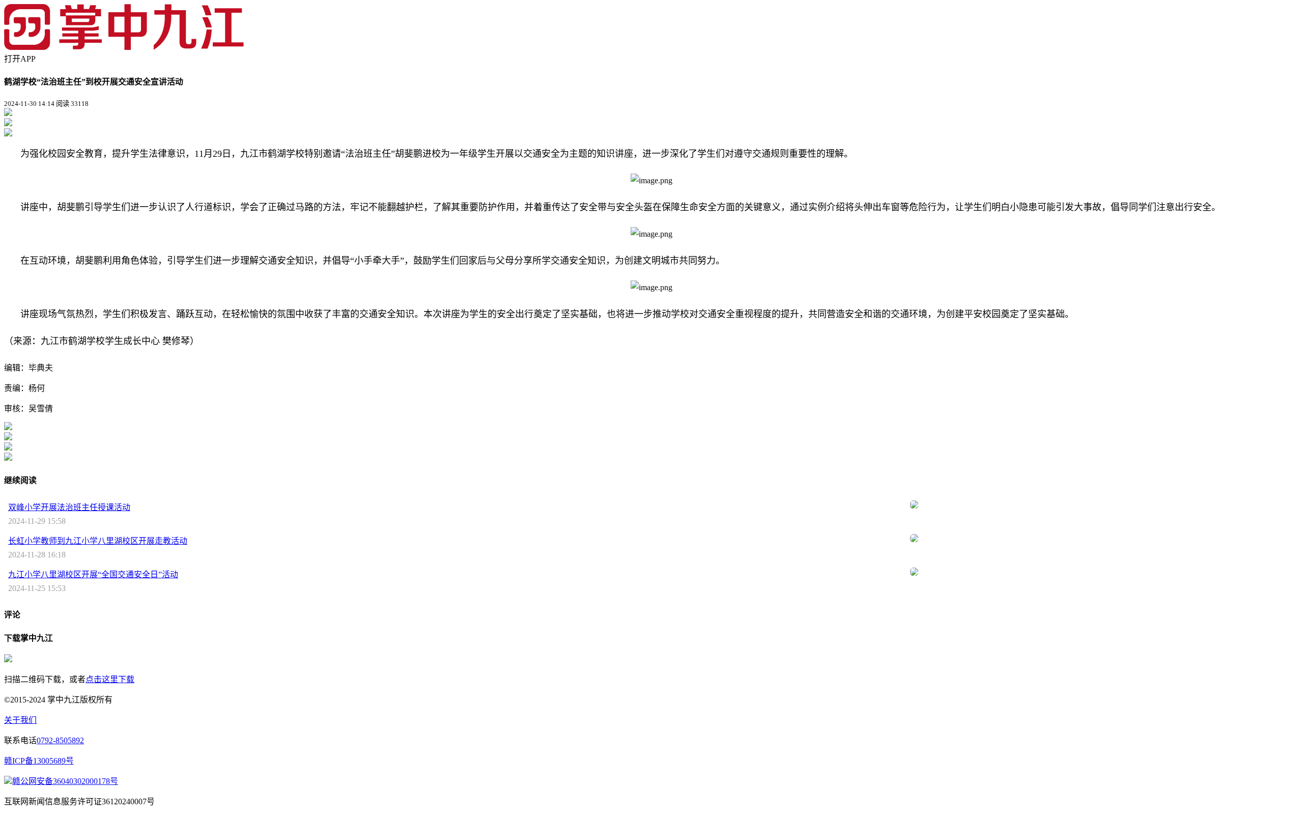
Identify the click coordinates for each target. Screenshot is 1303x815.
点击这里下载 (110, 679)
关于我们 (20, 720)
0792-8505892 (60, 740)
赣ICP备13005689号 (39, 760)
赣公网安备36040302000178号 (65, 781)
